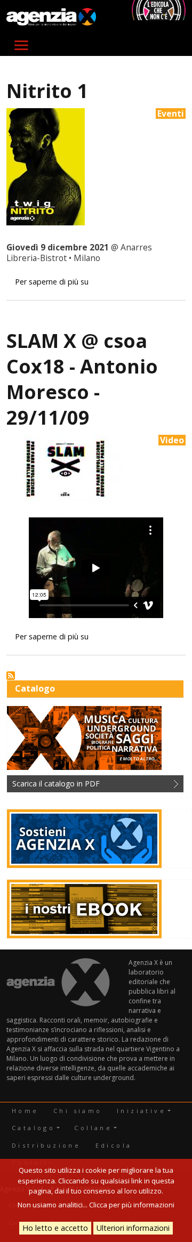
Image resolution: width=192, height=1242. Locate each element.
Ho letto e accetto (55, 1228)
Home (25, 1111)
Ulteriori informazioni (133, 1228)
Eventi (170, 113)
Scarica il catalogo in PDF (56, 783)
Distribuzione (46, 1145)
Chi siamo (77, 1111)
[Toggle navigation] (21, 45)
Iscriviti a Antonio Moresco (10, 675)
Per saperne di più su (52, 282)
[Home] (51, 17)
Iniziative (141, 1111)
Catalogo (33, 1128)
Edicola (113, 1145)
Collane (93, 1128)
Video (172, 440)
